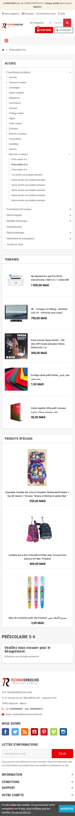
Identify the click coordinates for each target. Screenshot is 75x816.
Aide (61, 13)
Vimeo (53, 731)
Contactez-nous (47, 13)
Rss (24, 731)
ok (64, 753)
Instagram (63, 731)
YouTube (34, 731)
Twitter (15, 731)
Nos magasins (11, 13)
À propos (29, 13)
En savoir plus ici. (21, 812)
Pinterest (44, 731)
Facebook (5, 731)
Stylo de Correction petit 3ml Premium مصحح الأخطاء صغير (38, 618)
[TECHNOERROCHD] (12, 25)
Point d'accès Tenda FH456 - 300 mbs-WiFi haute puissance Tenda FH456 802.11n (47, 344)
